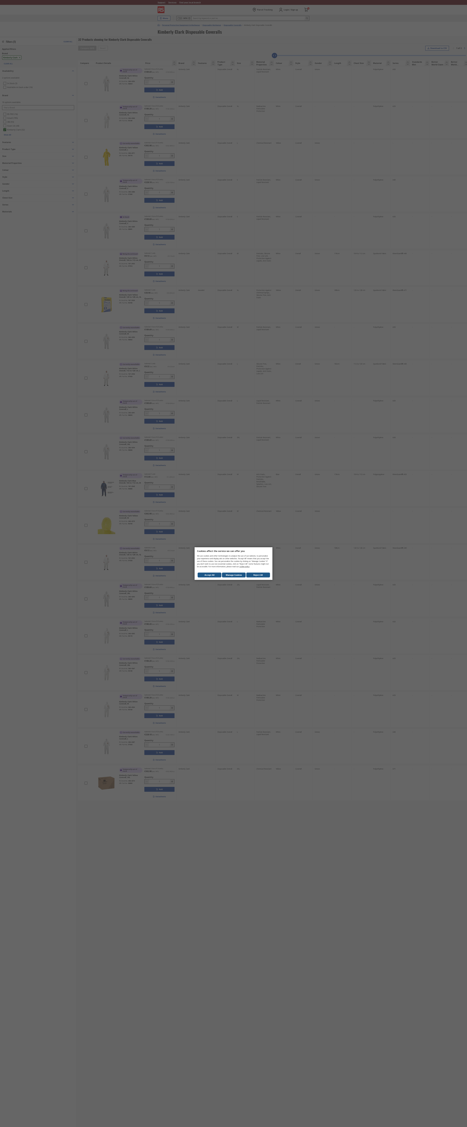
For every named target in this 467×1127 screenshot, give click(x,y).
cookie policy (244, 566)
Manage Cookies (234, 575)
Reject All (258, 575)
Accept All (210, 575)
